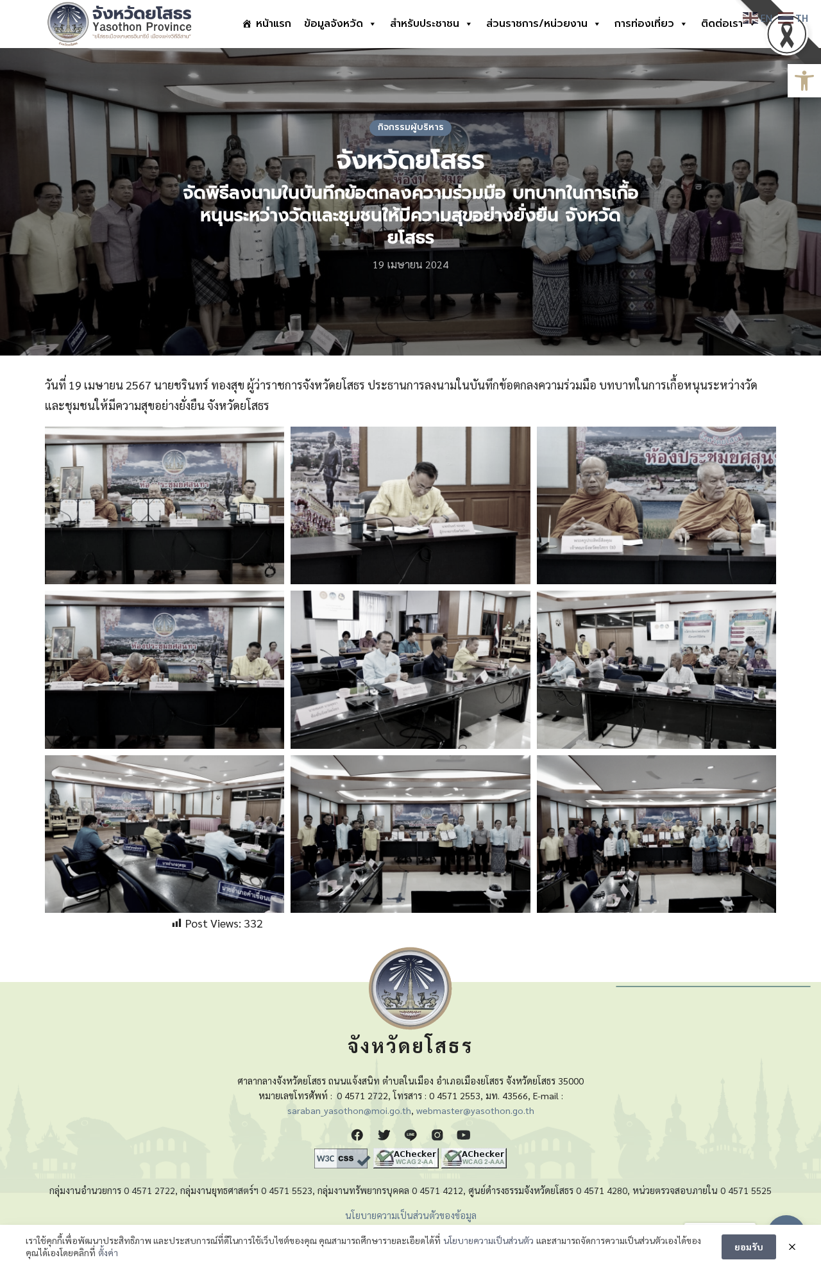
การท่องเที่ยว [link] (644, 23)
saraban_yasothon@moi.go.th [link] (349, 1110)
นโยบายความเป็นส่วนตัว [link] (488, 1240)
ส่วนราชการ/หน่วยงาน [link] (537, 23)
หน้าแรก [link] (273, 23)
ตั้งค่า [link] (108, 1252)
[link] (804, 80)
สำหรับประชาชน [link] (424, 23)
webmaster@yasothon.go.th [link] (475, 1110)
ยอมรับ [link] (748, 1246)
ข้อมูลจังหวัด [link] (333, 23)
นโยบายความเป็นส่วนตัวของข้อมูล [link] (411, 1215)
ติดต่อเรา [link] (722, 23)
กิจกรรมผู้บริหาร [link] (411, 127)
